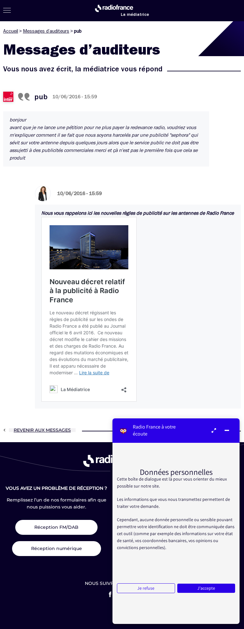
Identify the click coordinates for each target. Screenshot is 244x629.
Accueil (10, 31)
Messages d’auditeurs (46, 31)
